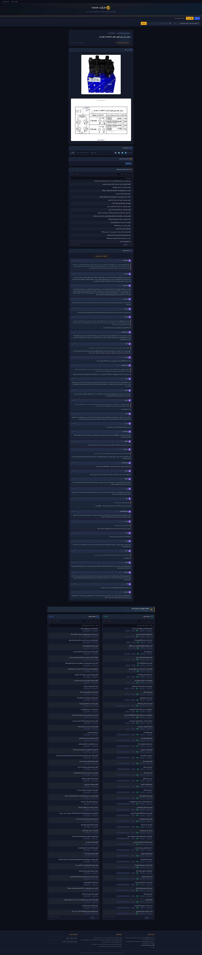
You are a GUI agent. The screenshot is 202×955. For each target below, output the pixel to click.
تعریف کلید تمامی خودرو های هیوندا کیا (143, 865)
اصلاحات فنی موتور (148, 773)
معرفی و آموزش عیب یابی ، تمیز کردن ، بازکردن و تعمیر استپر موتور (117, 184)
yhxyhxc (126, 688)
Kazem (127, 636)
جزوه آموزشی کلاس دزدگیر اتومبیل (123, 229)
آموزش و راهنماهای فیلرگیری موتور (90, 646)
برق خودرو (128, 163)
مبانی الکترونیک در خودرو (125, 241)
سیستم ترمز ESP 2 (148, 790)
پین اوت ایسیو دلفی (148, 894)
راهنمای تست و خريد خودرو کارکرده (90, 830)
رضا (128, 671)
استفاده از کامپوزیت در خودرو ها (145, 727)
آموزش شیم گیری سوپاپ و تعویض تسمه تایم (88, 767)
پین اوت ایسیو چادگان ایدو (146, 859)
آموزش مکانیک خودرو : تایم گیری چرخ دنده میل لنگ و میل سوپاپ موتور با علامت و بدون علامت (77, 755)
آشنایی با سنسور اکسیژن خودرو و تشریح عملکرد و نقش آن (85, 715)
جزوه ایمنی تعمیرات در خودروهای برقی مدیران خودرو (140, 721)
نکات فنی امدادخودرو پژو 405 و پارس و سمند (142, 628)
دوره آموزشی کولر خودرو (93, 732)
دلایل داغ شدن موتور (147, 767)
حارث (127, 728)
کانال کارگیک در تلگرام (70, 938)
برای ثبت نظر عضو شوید (100, 256)
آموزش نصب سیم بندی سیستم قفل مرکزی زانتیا (121, 222)
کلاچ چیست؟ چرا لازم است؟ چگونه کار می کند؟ (87, 790)
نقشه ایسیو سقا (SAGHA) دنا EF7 (144, 663)
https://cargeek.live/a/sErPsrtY (82, 152)
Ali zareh (125, 260)
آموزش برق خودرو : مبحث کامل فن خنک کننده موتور (120, 210)
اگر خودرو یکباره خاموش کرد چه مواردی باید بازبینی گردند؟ (85, 750)
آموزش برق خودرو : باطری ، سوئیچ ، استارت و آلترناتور (86, 675)
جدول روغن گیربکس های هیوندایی (144, 807)
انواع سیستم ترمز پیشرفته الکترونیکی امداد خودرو (141, 813)
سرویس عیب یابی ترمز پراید (146, 830)
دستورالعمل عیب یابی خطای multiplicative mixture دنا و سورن (138, 715)
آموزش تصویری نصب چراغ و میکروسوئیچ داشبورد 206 (119, 219)
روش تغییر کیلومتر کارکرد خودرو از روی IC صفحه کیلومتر (119, 235)
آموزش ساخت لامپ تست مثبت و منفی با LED (88, 727)
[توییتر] (122, 152)
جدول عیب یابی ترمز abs (146, 825)
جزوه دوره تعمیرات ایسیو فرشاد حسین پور (143, 842)
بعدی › (125, 244)
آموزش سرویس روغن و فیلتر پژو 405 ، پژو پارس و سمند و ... (84, 721)
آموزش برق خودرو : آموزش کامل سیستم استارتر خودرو (119, 200)
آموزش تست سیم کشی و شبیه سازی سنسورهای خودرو (86, 773)
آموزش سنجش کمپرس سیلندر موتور (90, 894)
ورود (196, 18)
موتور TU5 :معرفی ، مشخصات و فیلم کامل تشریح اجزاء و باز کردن (83, 657)
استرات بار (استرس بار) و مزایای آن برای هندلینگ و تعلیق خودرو (84, 877)
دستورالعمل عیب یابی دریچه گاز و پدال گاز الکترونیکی (140, 709)
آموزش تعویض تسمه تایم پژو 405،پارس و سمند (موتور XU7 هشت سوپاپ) (81, 796)
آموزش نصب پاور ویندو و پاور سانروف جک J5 (121, 203)
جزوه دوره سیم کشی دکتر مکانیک (144, 703)
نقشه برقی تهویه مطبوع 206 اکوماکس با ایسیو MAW (140, 646)
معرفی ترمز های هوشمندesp (146, 796)
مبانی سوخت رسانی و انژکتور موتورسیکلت (143, 640)
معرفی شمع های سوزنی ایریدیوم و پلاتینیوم (88, 871)
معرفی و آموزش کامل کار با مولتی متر (123, 194)
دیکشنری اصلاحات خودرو (146, 784)
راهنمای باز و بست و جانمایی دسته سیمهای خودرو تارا (140, 669)
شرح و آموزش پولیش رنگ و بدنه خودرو (89, 802)
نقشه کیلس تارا (149, 900)
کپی (72, 152)
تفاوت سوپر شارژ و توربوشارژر (145, 819)
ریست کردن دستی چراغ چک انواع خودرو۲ (143, 905)
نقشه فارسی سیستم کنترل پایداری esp (143, 882)
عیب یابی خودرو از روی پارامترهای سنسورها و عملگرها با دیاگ (84, 634)
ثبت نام (188, 18)
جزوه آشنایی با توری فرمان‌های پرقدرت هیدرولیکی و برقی (139, 836)
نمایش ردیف (75, 174)
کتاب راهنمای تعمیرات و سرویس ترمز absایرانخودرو (140, 802)
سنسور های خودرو (148, 652)
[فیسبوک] (115, 152)
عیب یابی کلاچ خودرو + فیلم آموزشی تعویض (88, 744)
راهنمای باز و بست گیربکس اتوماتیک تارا (143, 680)
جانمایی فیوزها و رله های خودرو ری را (144, 657)
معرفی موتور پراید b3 (147, 761)
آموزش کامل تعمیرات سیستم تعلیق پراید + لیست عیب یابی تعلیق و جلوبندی (81, 900)
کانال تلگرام (5, 1)
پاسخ (73, 260)
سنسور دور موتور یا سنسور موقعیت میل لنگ (88, 807)
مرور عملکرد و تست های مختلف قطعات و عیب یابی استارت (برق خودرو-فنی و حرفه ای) (112, 181)
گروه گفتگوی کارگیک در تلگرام (69, 942)
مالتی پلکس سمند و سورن (146, 750)
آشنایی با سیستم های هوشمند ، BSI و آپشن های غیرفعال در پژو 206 (116, 190)
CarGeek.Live (147, 941)
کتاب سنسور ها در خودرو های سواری (144, 911)
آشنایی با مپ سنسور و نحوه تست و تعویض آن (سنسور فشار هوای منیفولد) (115, 197)
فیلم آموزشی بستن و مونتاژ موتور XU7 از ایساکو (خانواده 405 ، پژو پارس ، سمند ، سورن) (79, 813)
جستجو (143, 23)
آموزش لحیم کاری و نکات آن (92, 842)
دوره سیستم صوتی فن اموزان (146, 698)
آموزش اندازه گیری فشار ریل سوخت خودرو (89, 761)
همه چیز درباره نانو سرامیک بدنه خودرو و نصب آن (87, 819)
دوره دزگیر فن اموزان (147, 692)
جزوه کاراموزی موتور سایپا (146, 738)
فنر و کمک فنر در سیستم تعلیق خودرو (89, 709)
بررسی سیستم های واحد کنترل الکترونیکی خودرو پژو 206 (119, 238)
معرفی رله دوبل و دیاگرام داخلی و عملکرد (89, 692)
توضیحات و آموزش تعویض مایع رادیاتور (89, 825)
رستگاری (127, 630)
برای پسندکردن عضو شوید (122, 43)
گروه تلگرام (13, 1)
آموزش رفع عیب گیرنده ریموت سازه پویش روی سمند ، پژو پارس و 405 (116, 232)
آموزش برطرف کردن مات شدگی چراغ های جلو (88, 848)
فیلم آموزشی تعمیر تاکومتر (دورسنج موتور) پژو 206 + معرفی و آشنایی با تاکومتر (114, 213)
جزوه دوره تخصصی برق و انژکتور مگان (144, 888)
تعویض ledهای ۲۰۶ (148, 732)
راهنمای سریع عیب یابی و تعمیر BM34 (122, 225)
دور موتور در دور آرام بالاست (146, 755)
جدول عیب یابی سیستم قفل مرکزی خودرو (88, 703)
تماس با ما (152, 947)
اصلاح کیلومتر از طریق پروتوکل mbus (144, 871)
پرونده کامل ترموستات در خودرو (91, 686)
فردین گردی (127, 653)
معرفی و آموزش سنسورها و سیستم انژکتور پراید (87, 698)
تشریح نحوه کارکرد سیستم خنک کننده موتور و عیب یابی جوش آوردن (83, 669)
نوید (128, 648)
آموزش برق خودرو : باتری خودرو (91, 784)
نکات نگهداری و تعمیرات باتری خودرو (144, 634)
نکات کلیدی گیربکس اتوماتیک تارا (145, 675)
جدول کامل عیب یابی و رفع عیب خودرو (89, 628)
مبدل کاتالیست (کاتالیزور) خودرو (91, 882)
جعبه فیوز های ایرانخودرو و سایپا (145, 744)
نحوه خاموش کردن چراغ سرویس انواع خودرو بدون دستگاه (85, 836)
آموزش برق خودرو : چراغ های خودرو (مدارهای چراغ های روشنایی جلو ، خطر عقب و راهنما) (112, 216)
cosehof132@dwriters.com (122, 705)
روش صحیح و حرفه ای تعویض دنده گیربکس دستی (87, 865)
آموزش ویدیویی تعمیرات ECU (91, 853)
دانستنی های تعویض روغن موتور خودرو (143, 848)
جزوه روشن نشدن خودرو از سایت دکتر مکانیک (142, 686)
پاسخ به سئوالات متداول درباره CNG (90, 778)
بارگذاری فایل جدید (178, 18)
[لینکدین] (119, 152)
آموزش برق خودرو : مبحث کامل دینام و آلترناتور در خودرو (119, 206)
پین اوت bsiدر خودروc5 (147, 877)
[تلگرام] (125, 152)
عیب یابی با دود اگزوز (147, 778)
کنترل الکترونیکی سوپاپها (146, 853)
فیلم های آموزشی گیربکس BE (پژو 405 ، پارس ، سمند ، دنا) (85, 911)
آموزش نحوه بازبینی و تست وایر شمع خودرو (121, 187)
